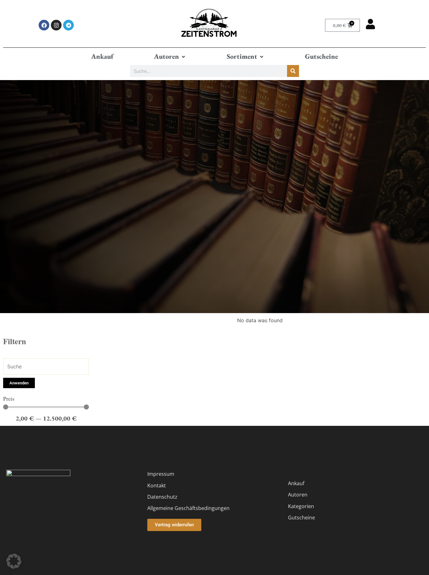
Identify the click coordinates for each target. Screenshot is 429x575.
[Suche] (293, 71)
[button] (170, 56)
